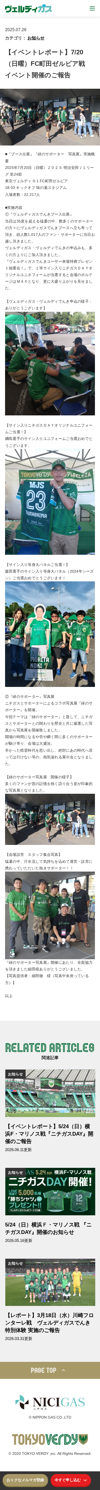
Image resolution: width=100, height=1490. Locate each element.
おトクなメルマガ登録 (25, 1480)
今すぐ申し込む (68, 1480)
